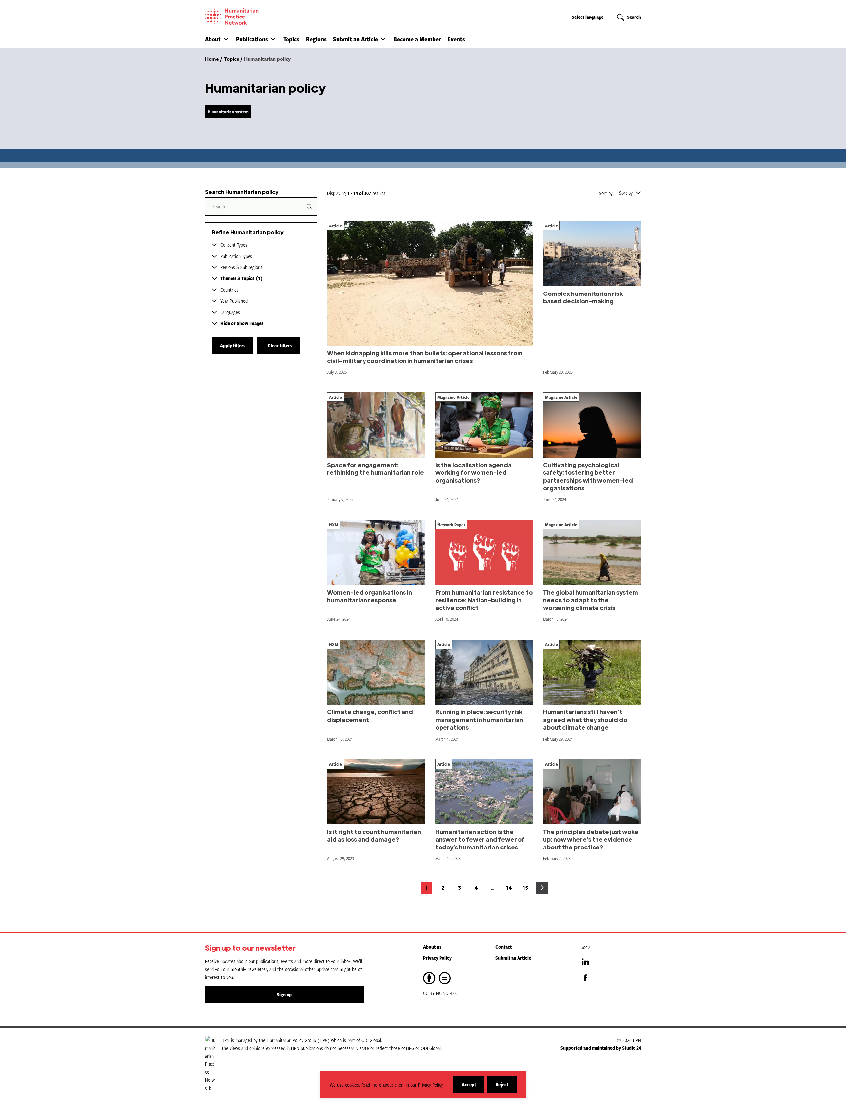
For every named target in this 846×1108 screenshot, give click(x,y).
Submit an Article (355, 39)
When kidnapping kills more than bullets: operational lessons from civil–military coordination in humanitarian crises (425, 356)
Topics (291, 39)
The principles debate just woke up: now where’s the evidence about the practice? (590, 839)
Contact (503, 946)
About (213, 39)
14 (510, 889)
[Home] (254, 16)
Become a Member (417, 39)
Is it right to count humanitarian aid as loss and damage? (374, 835)
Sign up (284, 994)
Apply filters (232, 345)
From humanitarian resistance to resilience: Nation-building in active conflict (484, 599)
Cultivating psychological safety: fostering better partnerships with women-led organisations (588, 476)
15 (527, 889)
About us (432, 946)
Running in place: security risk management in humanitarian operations (479, 719)
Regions (316, 39)
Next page (542, 888)
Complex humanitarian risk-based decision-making (584, 297)
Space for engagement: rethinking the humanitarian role (375, 468)
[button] (225, 39)
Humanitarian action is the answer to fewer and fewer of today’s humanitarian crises (479, 839)
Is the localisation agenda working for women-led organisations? (473, 472)
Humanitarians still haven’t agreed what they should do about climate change (585, 719)
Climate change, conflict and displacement (370, 715)
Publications (252, 39)
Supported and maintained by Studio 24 (600, 1047)
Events (456, 39)
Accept (473, 1087)
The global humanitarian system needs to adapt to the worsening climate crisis (590, 599)
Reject (506, 1087)
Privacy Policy (437, 957)
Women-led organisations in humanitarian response (369, 596)
